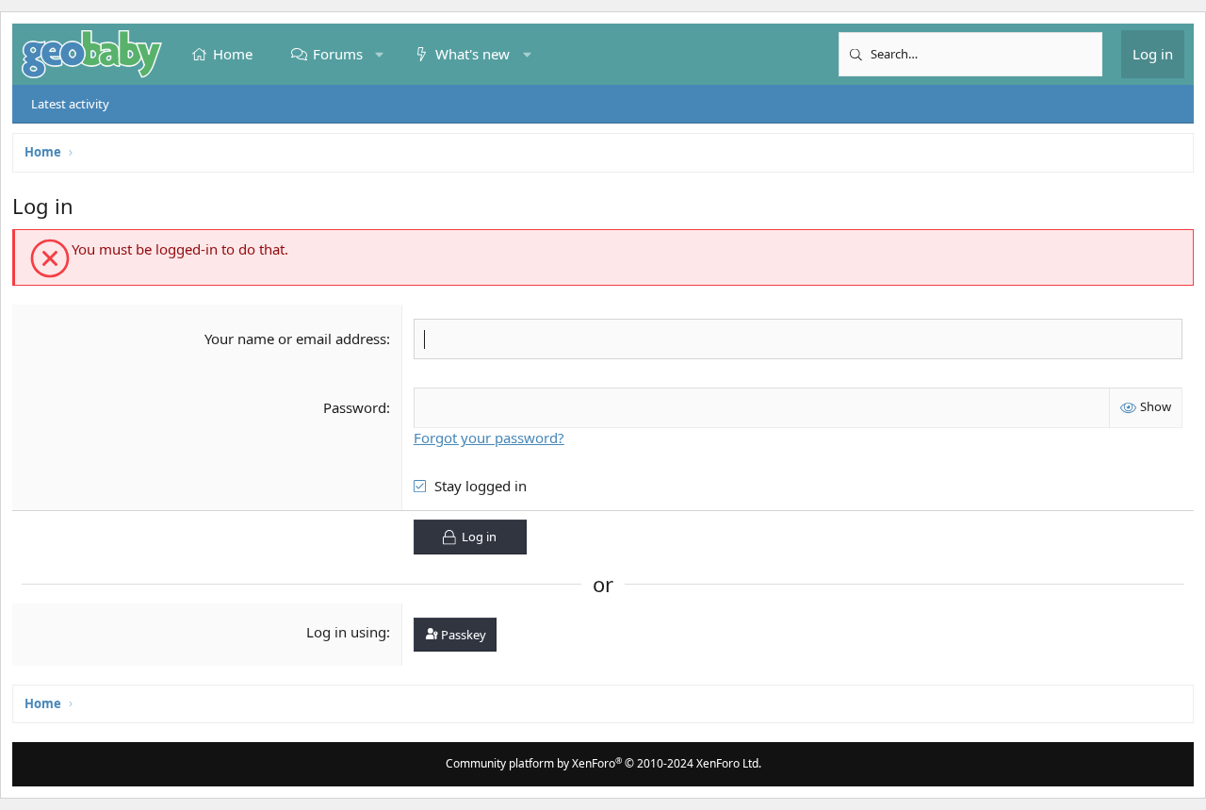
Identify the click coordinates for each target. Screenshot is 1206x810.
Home (233, 53)
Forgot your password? (489, 437)
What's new (472, 53)
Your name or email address (295, 338)
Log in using (346, 631)
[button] (379, 54)
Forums (338, 53)
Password (354, 407)
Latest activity (70, 103)
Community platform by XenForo (603, 763)
